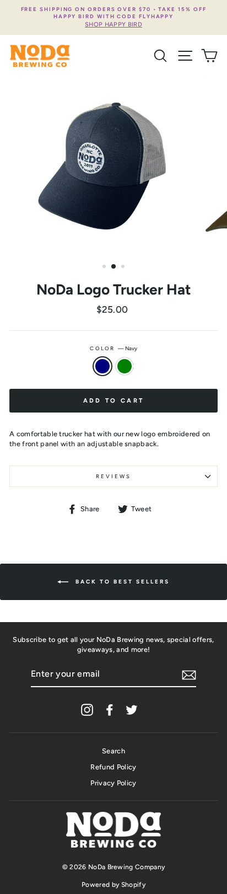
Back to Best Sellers (121, 581)
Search (113, 751)
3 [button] (124, 267)
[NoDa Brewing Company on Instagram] (87, 710)
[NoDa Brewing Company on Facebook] (110, 710)
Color (113, 348)
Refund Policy (113, 767)
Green (124, 366)
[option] (113, 17)
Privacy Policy (113, 783)
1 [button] (105, 267)
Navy (102, 366)
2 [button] (114, 267)
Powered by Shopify (113, 884)
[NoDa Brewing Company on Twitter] (132, 710)
